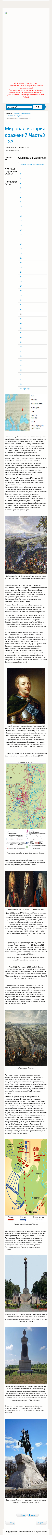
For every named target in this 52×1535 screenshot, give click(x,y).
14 (21, 225)
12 (21, 216)
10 (21, 207)
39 (21, 342)
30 (21, 300)
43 (21, 361)
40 (21, 347)
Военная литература (13, 116)
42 (21, 356)
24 (21, 272)
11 (20, 211)
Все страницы (25, 389)
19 (21, 249)
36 (21, 328)
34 (21, 319)
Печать (25, 151)
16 (21, 235)
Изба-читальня (25, 113)
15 (21, 230)
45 (21, 370)
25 (21, 277)
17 (21, 239)
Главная (16, 113)
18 (21, 244)
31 (21, 305)
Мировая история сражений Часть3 (32, 165)
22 (21, 263)
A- (46, 123)
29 (21, 295)
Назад (22, 1515)
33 (21, 314)
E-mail (30, 151)
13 (21, 221)
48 (21, 384)
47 (21, 379)
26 (21, 281)
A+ (42, 123)
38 (21, 337)
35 (21, 323)
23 (21, 267)
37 (21, 333)
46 (21, 375)
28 (21, 291)
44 (21, 365)
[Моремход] (15, 4)
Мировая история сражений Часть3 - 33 (25, 135)
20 (21, 253)
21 (21, 258)
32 (21, 309)
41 (21, 351)
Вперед (32, 1515)
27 (21, 286)
